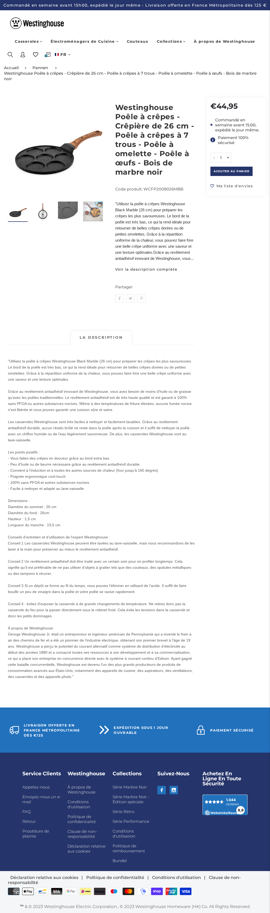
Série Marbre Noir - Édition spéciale (131, 799)
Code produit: (129, 189)
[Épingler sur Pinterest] (141, 298)
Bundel (120, 860)
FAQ (26, 811)
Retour (29, 821)
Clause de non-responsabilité (82, 834)
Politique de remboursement (129, 848)
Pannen (40, 67)
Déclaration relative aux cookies (86, 849)
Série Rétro (123, 811)
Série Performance (131, 821)
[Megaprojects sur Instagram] (174, 790)
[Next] (99, 146)
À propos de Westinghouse (81, 790)
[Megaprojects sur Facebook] (161, 790)
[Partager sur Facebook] (119, 298)
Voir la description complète (146, 269)
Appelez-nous (36, 787)
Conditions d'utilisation (79, 804)
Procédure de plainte (35, 834)
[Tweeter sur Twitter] (130, 298)
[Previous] (15, 146)
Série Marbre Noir (130, 787)
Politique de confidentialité (82, 819)
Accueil (11, 67)
